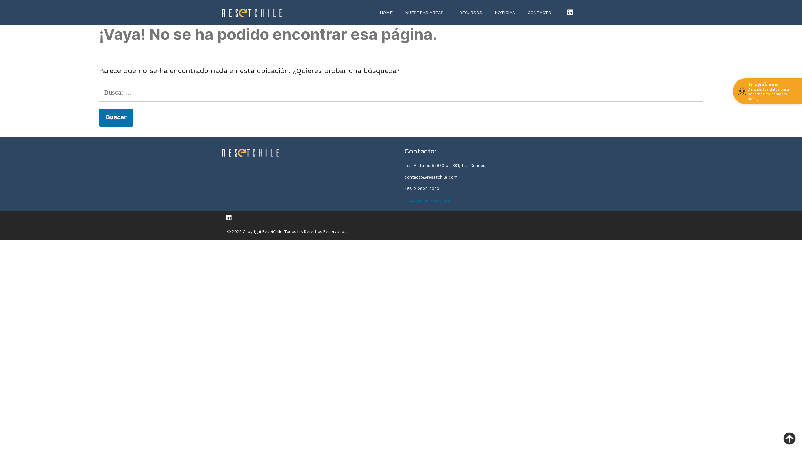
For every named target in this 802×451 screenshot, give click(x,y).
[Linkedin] (570, 12)
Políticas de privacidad (427, 200)
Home (386, 12)
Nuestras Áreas (424, 12)
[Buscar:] (401, 92)
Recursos (470, 12)
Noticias (505, 12)
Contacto (539, 12)
